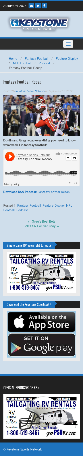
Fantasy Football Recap (36, 192)
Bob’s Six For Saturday (41, 226)
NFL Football (22, 63)
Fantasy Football (36, 58)
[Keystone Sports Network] (39, 23)
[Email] (31, 5)
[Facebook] (44, 5)
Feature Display (67, 58)
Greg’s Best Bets (41, 221)
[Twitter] (38, 5)
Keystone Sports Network (30, 91)
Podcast (44, 63)
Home (13, 58)
